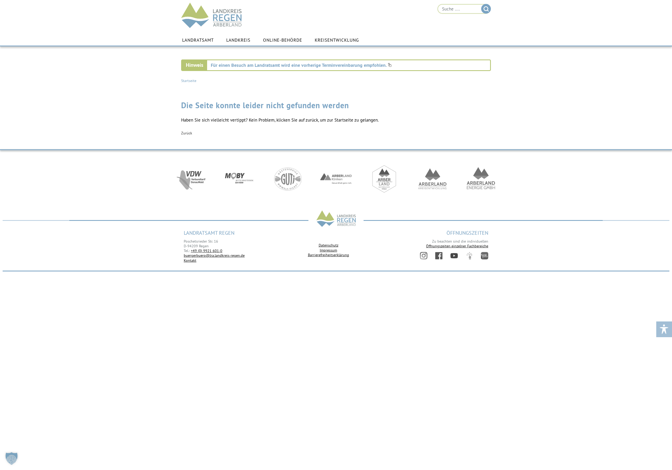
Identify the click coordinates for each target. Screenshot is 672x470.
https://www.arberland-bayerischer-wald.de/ (384, 179)
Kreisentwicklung (337, 40)
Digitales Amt (469, 255)
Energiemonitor (484, 255)
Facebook (439, 255)
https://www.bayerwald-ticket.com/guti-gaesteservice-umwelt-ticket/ (287, 179)
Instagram (423, 255)
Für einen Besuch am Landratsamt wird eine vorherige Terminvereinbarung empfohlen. (299, 65)
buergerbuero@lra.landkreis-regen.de (214, 255)
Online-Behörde (282, 40)
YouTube (454, 255)
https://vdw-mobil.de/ (191, 179)
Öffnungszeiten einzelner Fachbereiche (457, 246)
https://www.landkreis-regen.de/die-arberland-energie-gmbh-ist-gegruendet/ (481, 179)
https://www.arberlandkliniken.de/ (336, 179)
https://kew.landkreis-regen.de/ (432, 179)
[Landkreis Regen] (336, 219)
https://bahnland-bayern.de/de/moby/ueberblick (239, 179)
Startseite (188, 80)
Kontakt (190, 260)
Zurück (186, 133)
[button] (11, 458)
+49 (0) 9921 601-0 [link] (206, 250)
